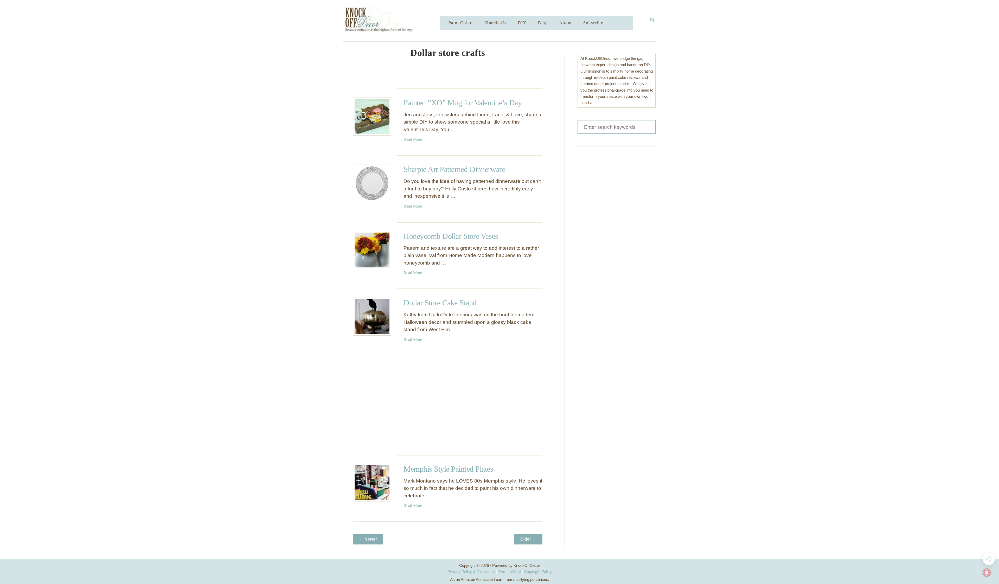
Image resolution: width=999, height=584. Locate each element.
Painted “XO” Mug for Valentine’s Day (463, 102)
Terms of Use (509, 571)
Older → (528, 539)
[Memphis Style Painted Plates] (372, 483)
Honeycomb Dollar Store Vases (451, 236)
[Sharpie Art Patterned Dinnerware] (372, 183)
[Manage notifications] (987, 572)
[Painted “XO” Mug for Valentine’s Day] (372, 117)
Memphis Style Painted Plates (448, 469)
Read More (413, 139)
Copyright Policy (538, 571)
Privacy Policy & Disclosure (471, 571)
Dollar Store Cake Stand (440, 302)
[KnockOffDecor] (395, 20)
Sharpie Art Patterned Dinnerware (454, 169)
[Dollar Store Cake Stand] (372, 317)
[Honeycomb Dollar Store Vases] (372, 250)
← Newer (368, 539)
